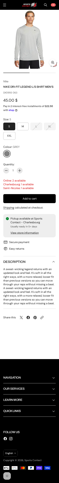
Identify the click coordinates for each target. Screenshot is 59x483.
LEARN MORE (12, 399)
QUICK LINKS (12, 411)
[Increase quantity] (20, 170)
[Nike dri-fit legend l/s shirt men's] (29, 39)
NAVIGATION (12, 377)
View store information (24, 233)
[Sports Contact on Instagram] (11, 439)
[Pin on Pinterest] (35, 317)
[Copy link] (42, 317)
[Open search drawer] (45, 5)
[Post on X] (21, 317)
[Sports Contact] (29, 5)
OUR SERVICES (13, 388)
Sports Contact (33, 460)
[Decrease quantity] (6, 170)
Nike (5, 81)
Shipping (8, 207)
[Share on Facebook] (28, 317)
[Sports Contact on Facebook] (5, 439)
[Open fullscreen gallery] (52, 62)
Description (14, 262)
